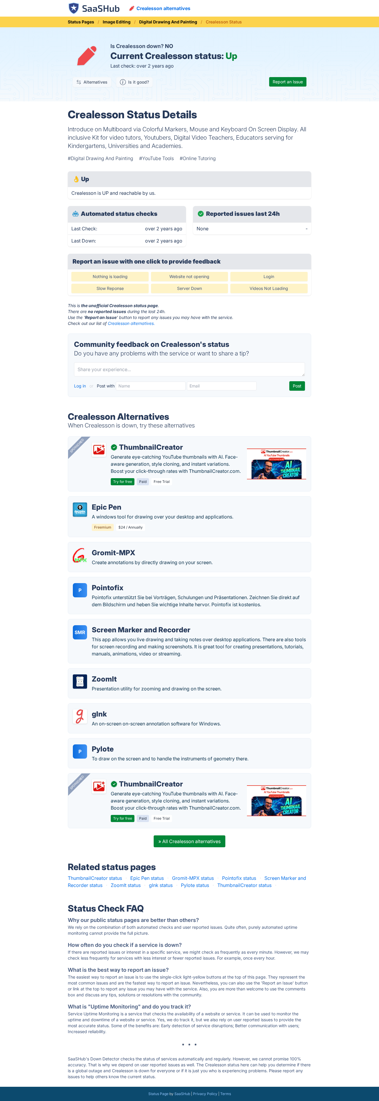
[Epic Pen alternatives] (80, 509)
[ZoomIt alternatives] (80, 681)
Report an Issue (288, 81)
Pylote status (195, 885)
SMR (80, 632)
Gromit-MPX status (193, 878)
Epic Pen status (147, 878)
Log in (80, 385)
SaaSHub (182, 1094)
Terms (225, 1094)
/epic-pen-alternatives (97, 500)
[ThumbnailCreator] (99, 450)
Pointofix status (239, 878)
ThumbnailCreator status (95, 878)
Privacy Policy (205, 1094)
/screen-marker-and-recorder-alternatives (119, 623)
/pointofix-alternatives (97, 581)
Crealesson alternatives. (131, 323)
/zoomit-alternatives (95, 672)
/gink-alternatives (92, 707)
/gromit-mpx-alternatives (101, 546)
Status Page (158, 1094)
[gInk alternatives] (80, 716)
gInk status (161, 885)
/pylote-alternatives (94, 742)
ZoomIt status (126, 885)
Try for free (122, 481)
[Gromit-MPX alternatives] (80, 555)
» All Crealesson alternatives (189, 841)
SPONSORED (77, 445)
